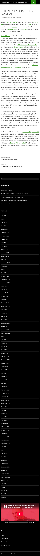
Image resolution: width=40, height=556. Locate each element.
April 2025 (4, 246)
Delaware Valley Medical (18, 143)
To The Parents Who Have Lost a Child (12, 165)
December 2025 (5, 239)
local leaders (12, 29)
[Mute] (34, 523)
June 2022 (4, 266)
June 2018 (4, 343)
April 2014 (4, 494)
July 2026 (4, 216)
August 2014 (4, 480)
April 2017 (4, 383)
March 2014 (4, 497)
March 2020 (4, 293)
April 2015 (4, 457)
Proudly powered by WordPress (8, 553)
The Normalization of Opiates (9, 158)
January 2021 (5, 276)
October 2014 (5, 473)
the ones (25, 29)
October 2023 (5, 256)
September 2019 (5, 306)
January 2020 (5, 296)
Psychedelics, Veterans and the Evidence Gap (14, 200)
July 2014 (4, 483)
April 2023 (4, 259)
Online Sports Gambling (8, 203)
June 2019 (4, 313)
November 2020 (5, 283)
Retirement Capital (6, 190)
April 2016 (4, 420)
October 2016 (5, 400)
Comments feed (5, 542)
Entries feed (4, 538)
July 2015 (4, 447)
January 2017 (5, 393)
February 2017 (5, 390)
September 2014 (5, 477)
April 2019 (4, 319)
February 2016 (5, 427)
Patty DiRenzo (5, 36)
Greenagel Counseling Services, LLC (14, 2)
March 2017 (4, 386)
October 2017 (5, 366)
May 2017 (4, 380)
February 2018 (5, 356)
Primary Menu (38, 2)
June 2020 (4, 286)
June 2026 (4, 219)
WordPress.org (5, 545)
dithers (29, 24)
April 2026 (4, 226)
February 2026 (5, 232)
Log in (2, 535)
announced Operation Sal (31, 132)
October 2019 (5, 303)
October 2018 (5, 329)
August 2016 (4, 406)
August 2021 (4, 269)
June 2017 (4, 376)
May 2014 (4, 490)
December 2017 (5, 360)
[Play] (3, 523)
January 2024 (5, 252)
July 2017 (4, 373)
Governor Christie (11, 22)
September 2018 (5, 333)
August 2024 (4, 249)
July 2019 (4, 309)
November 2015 (5, 437)
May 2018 (4, 346)
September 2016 (5, 403)
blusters (14, 27)
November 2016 (5, 396)
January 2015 (5, 463)
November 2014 (5, 470)
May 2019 (4, 316)
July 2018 (4, 340)
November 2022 (5, 263)
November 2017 (5, 363)
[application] (20, 514)
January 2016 (5, 430)
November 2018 (5, 326)
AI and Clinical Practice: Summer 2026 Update (14, 193)
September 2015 (5, 443)
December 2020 (5, 279)
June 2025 (4, 242)
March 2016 (4, 423)
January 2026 (5, 236)
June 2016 (4, 413)
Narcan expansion (19, 47)
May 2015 (4, 453)
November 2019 (5, 299)
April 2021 (4, 273)
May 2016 (4, 417)
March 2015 (4, 460)
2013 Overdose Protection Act (27, 45)
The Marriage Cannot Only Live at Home (12, 197)
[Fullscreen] (37, 523)
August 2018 (4, 336)
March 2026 (4, 229)
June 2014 (4, 487)
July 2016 (4, 410)
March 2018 (4, 353)
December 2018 (5, 323)
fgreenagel (17, 17)
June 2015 (4, 450)
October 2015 (5, 440)
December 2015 (5, 433)
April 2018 (4, 350)
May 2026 (4, 222)
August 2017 (4, 370)
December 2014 (5, 467)
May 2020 (4, 289)
